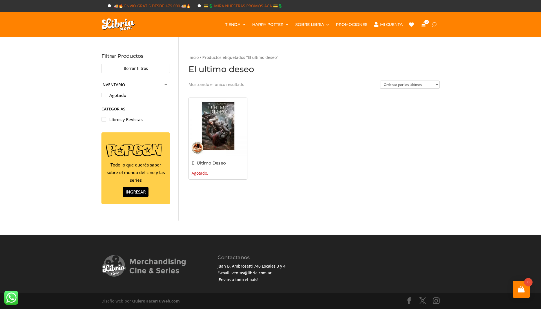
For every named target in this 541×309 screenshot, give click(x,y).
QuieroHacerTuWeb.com (156, 301)
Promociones (351, 24)
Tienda (232, 24)
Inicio (194, 57)
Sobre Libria (309, 24)
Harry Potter (267, 24)
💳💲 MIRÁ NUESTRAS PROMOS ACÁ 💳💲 (238, 5)
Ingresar (136, 192)
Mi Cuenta (391, 24)
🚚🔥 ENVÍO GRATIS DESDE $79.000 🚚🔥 (147, 5)
